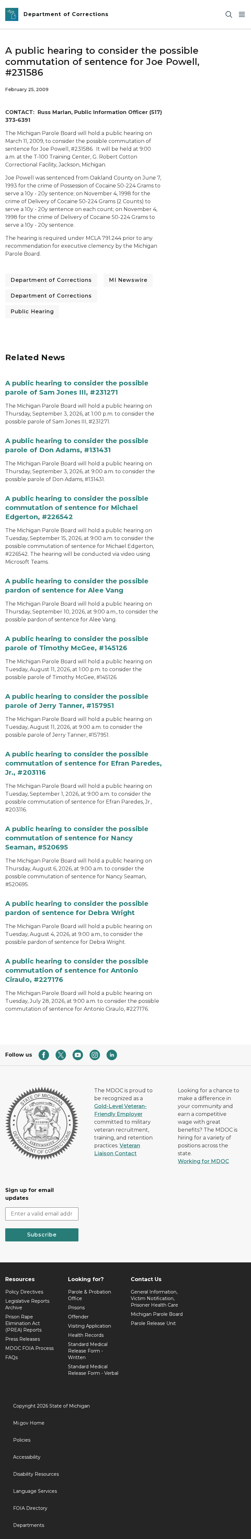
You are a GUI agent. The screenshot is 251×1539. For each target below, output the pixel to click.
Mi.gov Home (28, 1423)
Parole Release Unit (153, 1323)
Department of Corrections (51, 280)
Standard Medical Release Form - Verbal (93, 1370)
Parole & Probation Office (89, 1295)
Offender (78, 1317)
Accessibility (27, 1457)
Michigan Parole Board (157, 1314)
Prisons (76, 1308)
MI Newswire (128, 280)
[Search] (229, 14)
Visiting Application (89, 1326)
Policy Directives (24, 1292)
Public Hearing (32, 311)
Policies (21, 1440)
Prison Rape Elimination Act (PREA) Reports (23, 1323)
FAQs (11, 1357)
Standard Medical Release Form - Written (88, 1350)
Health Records (86, 1335)
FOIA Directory (30, 1508)
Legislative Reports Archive (27, 1304)
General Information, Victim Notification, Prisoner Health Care (154, 1298)
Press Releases (22, 1339)
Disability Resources (36, 1474)
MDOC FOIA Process (29, 1348)
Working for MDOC (203, 1161)
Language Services (35, 1491)
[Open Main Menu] (242, 14)
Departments (28, 1525)
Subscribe (42, 1235)
